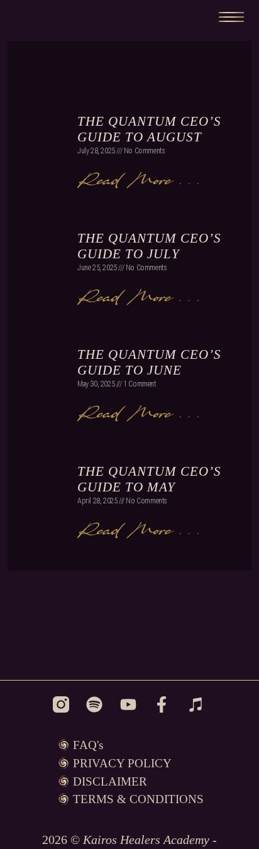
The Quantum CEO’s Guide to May (149, 479)
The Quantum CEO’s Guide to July (149, 246)
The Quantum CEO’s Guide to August (149, 129)
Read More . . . (138, 179)
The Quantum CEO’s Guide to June (149, 362)
